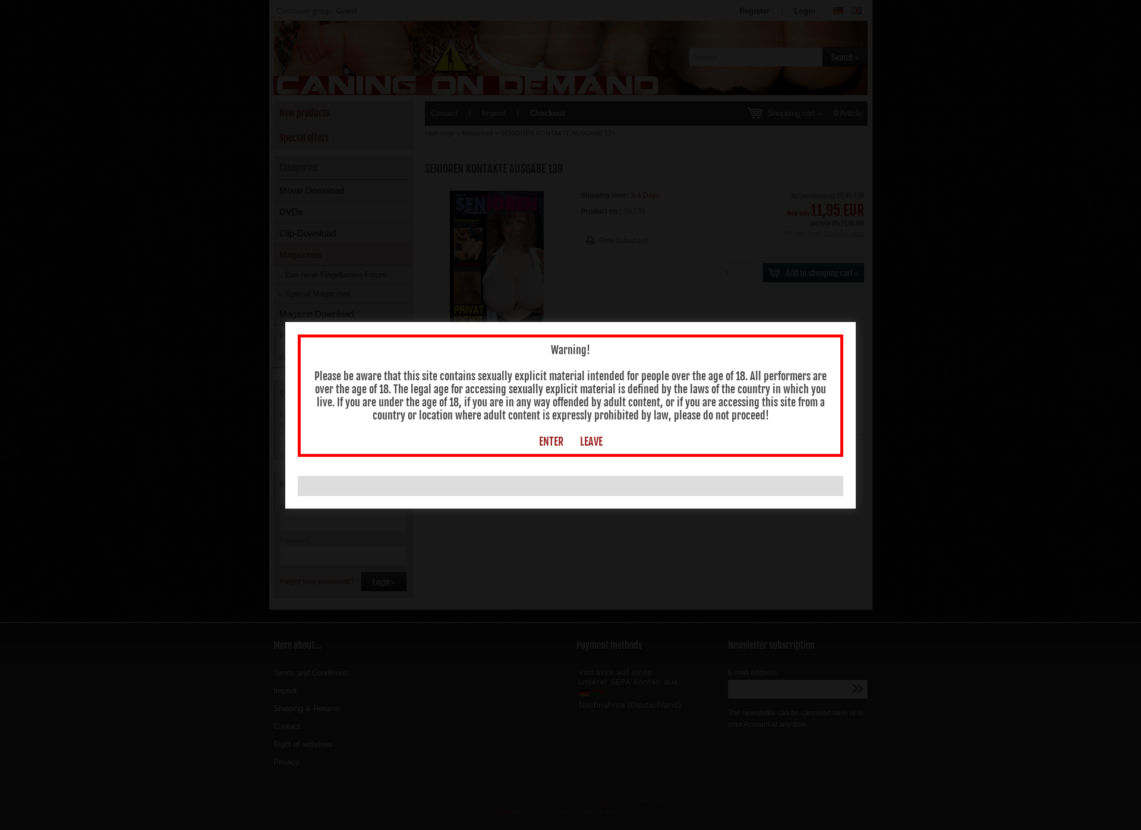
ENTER (551, 441)
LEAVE (591, 441)
